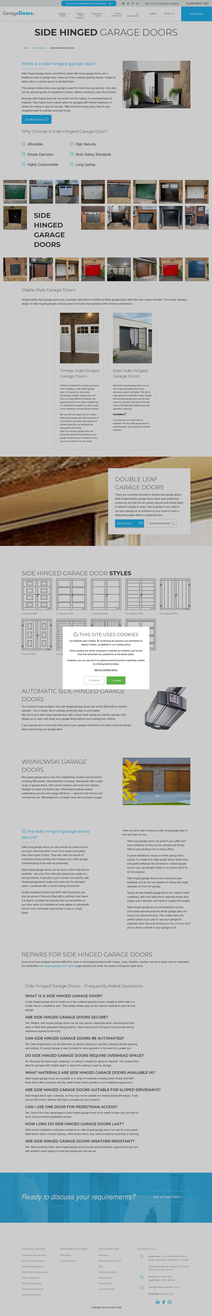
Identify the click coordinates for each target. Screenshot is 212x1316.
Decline (95, 680)
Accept (117, 680)
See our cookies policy (105, 669)
